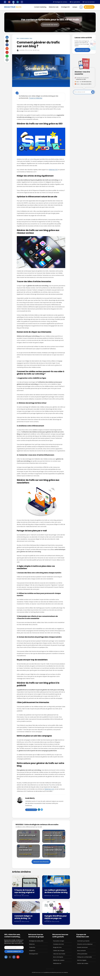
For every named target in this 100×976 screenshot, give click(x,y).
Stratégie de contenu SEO (36, 941)
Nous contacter (81, 950)
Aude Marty (22, 50)
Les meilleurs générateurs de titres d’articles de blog (56, 891)
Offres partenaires (82, 954)
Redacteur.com (49, 789)
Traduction (32, 947)
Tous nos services (89, 2)
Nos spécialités (75, 2)
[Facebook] (14, 957)
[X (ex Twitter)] (10, 957)
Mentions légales (81, 960)
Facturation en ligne (58, 941)
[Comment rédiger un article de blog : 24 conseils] (26, 907)
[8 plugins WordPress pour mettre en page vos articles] (56, 907)
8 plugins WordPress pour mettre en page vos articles (56, 918)
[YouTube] (18, 957)
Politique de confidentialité (84, 957)
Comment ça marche (83, 941)
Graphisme (32, 950)
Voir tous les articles (31, 809)
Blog (18, 38)
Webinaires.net (57, 963)
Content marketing (40, 7)
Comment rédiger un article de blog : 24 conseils (23, 918)
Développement (33, 954)
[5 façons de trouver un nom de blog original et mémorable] (26, 881)
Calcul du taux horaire (59, 954)
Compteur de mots (58, 944)
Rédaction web (53, 7)
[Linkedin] (6, 957)
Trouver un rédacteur (35, 98)
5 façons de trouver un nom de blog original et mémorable (24, 892)
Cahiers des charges (58, 950)
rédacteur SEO (53, 170)
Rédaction (32, 944)
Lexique (74, 7)
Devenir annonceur (82, 947)
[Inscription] (92, 92)
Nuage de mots (57, 947)
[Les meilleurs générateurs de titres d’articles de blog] (56, 881)
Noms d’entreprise (58, 957)
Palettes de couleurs (58, 960)
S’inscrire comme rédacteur (84, 944)
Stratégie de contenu (60, 2)
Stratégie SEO (65, 7)
